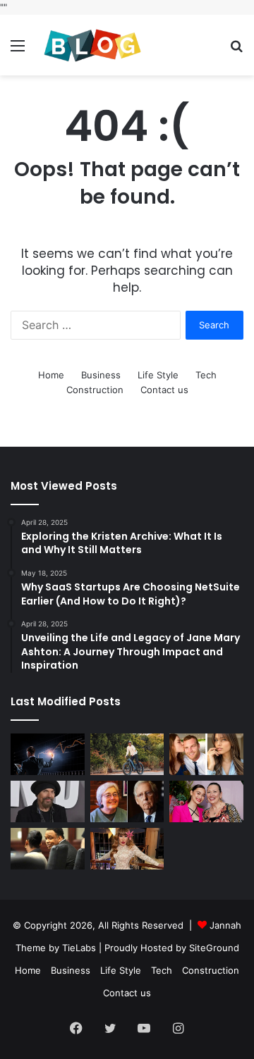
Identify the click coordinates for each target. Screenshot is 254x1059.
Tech (206, 374)
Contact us (164, 389)
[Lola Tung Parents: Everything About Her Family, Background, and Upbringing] (206, 801)
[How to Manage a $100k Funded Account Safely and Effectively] (48, 754)
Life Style (158, 374)
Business (101, 374)
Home (51, 374)
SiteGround (214, 947)
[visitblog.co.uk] (91, 45)
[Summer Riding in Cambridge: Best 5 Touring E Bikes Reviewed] (127, 754)
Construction (94, 389)
